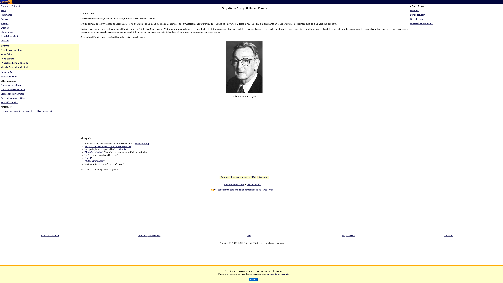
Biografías (5, 46)
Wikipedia (121, 149)
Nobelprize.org (142, 144)
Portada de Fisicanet (10, 6)
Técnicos (5, 41)
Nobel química (7, 59)
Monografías (7, 32)
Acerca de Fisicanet (50, 236)
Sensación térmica (9, 103)
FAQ (249, 236)
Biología (4, 24)
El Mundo (414, 11)
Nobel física (6, 54)
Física (3, 11)
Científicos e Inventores (12, 50)
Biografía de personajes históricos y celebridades (108, 147)
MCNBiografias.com (94, 161)
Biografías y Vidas (93, 152)
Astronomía (6, 72)
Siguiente (263, 177)
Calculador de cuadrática (12, 94)
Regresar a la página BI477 (243, 177)
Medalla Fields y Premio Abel (14, 67)
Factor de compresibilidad (13, 98)
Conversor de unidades (11, 85)
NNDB (88, 158)
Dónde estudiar (417, 15)
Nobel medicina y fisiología (15, 63)
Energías (5, 28)
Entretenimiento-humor (421, 24)
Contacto (448, 236)
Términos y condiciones (149, 236)
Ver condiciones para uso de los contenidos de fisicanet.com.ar (244, 190)
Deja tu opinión (254, 185)
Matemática (6, 15)
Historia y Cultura (9, 77)
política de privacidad (277, 274)
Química (5, 19)
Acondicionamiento (10, 36)
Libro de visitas (417, 19)
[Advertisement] (159, 118)
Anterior (225, 177)
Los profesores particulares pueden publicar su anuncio (27, 111)
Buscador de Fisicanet (234, 185)
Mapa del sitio (348, 236)
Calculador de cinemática (13, 90)
